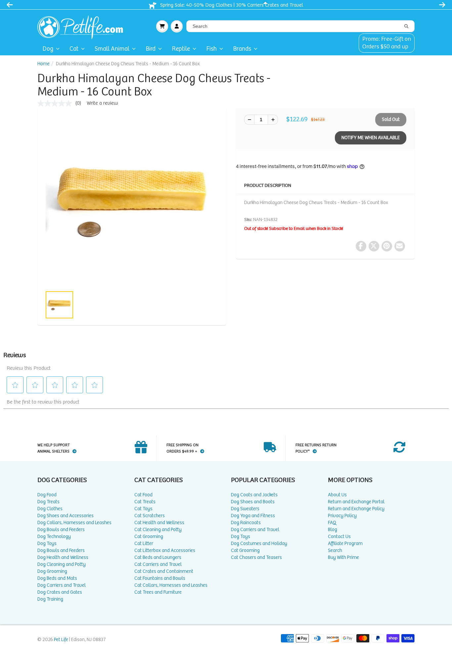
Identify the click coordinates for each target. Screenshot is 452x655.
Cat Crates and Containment (163, 571)
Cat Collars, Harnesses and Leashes (170, 585)
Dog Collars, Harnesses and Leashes (74, 522)
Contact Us (339, 536)
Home (43, 64)
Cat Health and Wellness (159, 522)
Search (335, 550)
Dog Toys (47, 543)
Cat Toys (143, 509)
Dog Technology (54, 536)
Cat (73, 48)
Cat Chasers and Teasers (256, 557)
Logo (82, 26)
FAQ (332, 522)
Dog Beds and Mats (57, 578)
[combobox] (300, 26)
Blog (332, 529)
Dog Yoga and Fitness (253, 516)
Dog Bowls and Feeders (61, 529)
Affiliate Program (345, 543)
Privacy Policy (342, 516)
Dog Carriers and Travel (61, 585)
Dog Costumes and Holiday (259, 543)
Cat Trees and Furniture (158, 592)
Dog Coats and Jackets (254, 495)
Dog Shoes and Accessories (65, 516)
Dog (47, 48)
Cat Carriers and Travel (158, 564)
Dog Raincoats (246, 522)
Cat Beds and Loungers (157, 557)
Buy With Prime (343, 557)
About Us (337, 495)
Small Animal (112, 48)
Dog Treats (48, 502)
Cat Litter (143, 543)
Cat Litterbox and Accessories (164, 550)
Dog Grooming (52, 571)
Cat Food (143, 495)
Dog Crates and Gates (59, 592)
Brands (242, 48)
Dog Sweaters (245, 509)
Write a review (102, 103)
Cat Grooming (148, 536)
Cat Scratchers (149, 516)
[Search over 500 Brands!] (406, 26)
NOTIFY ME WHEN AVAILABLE (370, 137)
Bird (151, 48)
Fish (211, 48)
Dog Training (50, 599)
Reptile (181, 48)
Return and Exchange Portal (356, 502)
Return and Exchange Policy (356, 509)
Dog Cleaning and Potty (61, 564)
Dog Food (47, 495)
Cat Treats (145, 502)
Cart (162, 26)
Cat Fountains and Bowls (159, 578)
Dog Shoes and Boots (253, 502)
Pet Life (61, 639)
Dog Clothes (50, 509)
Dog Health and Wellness (62, 557)
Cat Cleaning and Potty (158, 529)
